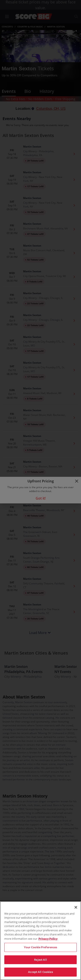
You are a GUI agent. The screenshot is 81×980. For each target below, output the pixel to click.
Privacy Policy (47, 939)
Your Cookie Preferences (40, 947)
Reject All (40, 960)
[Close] (76, 907)
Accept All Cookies (40, 972)
